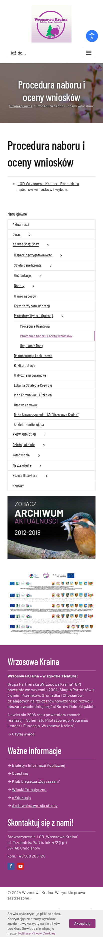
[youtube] (20, 866)
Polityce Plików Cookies (37, 933)
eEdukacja (21, 797)
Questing (20, 773)
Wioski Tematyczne (29, 789)
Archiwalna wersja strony (35, 805)
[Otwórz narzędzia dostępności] (92, 36)
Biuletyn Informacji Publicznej (38, 765)
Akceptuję (82, 923)
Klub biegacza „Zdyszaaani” (36, 781)
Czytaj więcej (24, 733)
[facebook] (11, 866)
